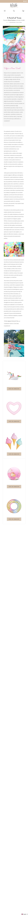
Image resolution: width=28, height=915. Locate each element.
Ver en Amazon (14, 388)
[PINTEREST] (25, 1)
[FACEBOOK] (23, 1)
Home (7, 22)
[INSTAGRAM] (26, 1)
